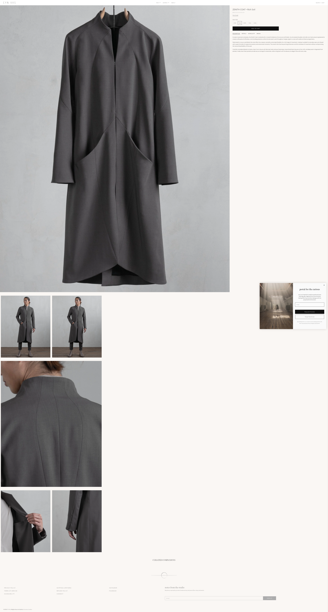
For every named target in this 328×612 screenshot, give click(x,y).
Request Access (310, 312)
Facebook (113, 591)
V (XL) (255, 23)
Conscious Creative (27, 609)
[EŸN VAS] (9, 3)
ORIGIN (259, 33)
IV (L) (250, 23)
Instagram (113, 588)
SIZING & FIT (251, 33)
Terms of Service (10, 591)
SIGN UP (269, 598)
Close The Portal (309, 316)
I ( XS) (235, 23)
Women (165, 2)
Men (157, 2)
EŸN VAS (9, 609)
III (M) (244, 23)
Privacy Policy (10, 588)
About (173, 2)
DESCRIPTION (236, 33)
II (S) (240, 23)
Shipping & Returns (64, 588)
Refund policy (62, 591)
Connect (60, 593)
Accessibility (9, 593)
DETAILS (244, 33)
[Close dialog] (324, 285)
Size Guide (235, 15)
